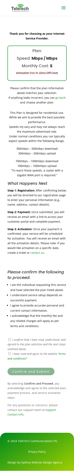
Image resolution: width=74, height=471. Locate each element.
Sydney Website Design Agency (41, 462)
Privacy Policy (37, 452)
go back (60, 98)
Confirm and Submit (31, 371)
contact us (37, 253)
